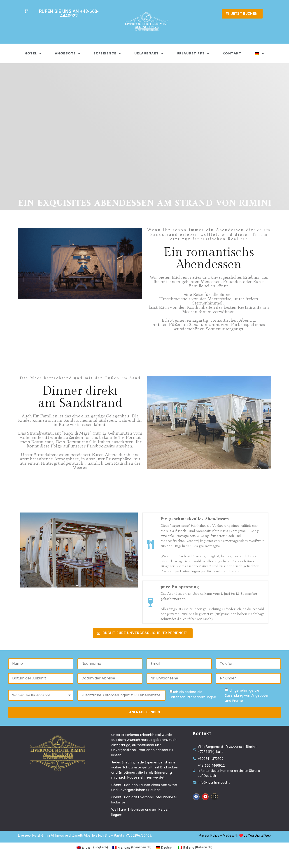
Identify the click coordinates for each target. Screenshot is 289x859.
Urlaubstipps (191, 53)
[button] (73, 585)
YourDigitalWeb (259, 835)
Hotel (31, 53)
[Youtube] (205, 796)
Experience (105, 53)
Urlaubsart (146, 53)
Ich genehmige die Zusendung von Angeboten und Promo (247, 695)
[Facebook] (196, 796)
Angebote (65, 53)
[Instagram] (214, 796)
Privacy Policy (209, 835)
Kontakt (232, 53)
